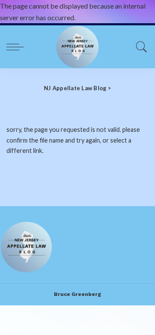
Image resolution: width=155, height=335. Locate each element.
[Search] (139, 46)
